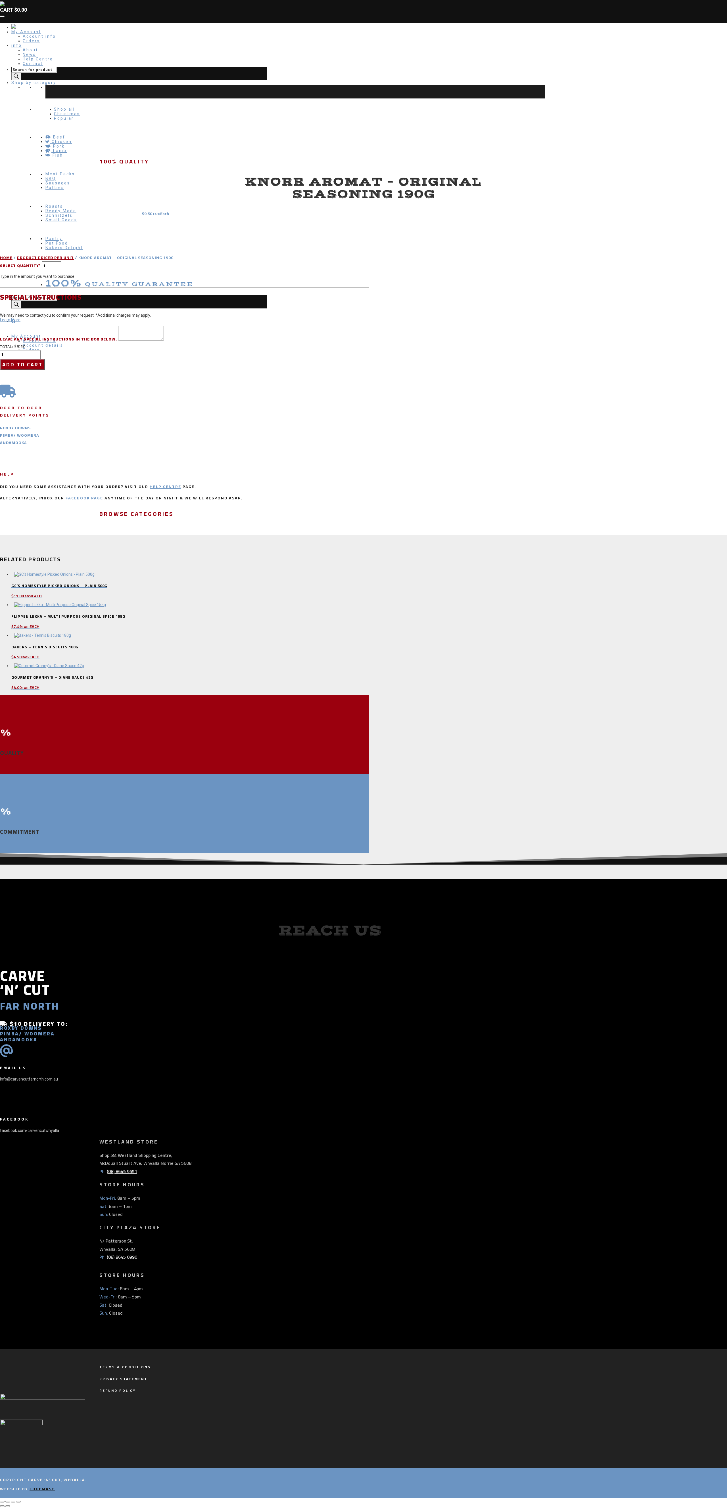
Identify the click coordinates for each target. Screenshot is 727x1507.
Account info (39, 36)
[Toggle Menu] (2, 16)
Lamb (59, 150)
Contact (33, 63)
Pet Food (56, 243)
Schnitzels (59, 215)
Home (6, 257)
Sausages (57, 183)
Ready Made (60, 211)
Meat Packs (60, 174)
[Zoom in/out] (2, 1501)
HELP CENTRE (165, 486)
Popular (64, 118)
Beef (58, 137)
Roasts (54, 206)
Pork (58, 146)
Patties (54, 187)
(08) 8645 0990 (122, 1257)
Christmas (67, 114)
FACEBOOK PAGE (84, 498)
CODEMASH (42, 1489)
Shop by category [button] (33, 82)
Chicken (61, 141)
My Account (26, 32)
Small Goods (61, 220)
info (16, 45)
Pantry (53, 238)
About (30, 50)
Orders (31, 41)
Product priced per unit (45, 257)
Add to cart (22, 364)
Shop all (64, 109)
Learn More (10, 320)
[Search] (16, 76)
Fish (57, 155)
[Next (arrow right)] (7, 1506)
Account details (43, 345)
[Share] (13, 1501)
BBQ (50, 178)
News (29, 54)
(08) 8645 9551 (122, 1171)
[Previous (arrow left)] (2, 1506)
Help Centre (38, 59)
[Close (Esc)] (18, 1501)
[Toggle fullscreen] (7, 1501)
